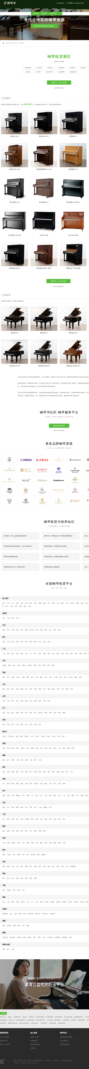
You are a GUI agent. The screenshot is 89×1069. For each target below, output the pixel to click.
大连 (67, 603)
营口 (35, 712)
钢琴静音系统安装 (13, 1023)
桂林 (12, 819)
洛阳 (12, 677)
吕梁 (44, 701)
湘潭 (17, 783)
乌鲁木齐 (5, 937)
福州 (3, 760)
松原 (30, 724)
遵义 (14, 854)
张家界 (36, 783)
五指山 (22, 902)
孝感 (35, 772)
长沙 (49, 603)
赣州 (21, 807)
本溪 (21, 712)
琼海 (41, 902)
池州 (73, 748)
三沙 (27, 902)
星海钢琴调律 (30, 1020)
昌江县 (76, 902)
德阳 (27, 795)
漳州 (26, 760)
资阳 (82, 795)
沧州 (48, 665)
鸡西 (17, 736)
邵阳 (21, 783)
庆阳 (45, 843)
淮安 (36, 630)
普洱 (40, 866)
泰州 (54, 630)
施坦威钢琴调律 (78, 1017)
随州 (53, 772)
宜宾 (59, 795)
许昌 (45, 677)
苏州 (35, 603)
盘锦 (45, 712)
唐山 (14, 665)
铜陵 (32, 748)
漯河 (50, 677)
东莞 (20, 606)
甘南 (63, 843)
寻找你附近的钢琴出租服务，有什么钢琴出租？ (18, 546)
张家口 (24, 665)
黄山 (41, 748)
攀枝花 (18, 795)
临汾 (17, 701)
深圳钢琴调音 (34, 1023)
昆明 (3, 866)
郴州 (45, 783)
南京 (30, 603)
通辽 (24, 913)
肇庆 (44, 653)
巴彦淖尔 (45, 913)
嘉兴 (17, 641)
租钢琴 (9, 1017)
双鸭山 (27, 736)
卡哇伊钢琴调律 (68, 1017)
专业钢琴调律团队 (20, 1020)
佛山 (25, 606)
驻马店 (70, 677)
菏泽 (71, 689)
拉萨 (3, 925)
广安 (63, 795)
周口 (65, 677)
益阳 (41, 783)
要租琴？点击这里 (59, 82)
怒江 (53, 866)
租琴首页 (9, 9)
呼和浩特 (5, 913)
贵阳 (3, 854)
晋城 (35, 701)
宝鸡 (12, 831)
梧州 (17, 819)
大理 (17, 866)
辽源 (17, 724)
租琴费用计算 (27, 9)
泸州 (23, 795)
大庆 (32, 736)
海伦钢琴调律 (58, 1017)
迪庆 (58, 866)
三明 (17, 760)
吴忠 (14, 890)
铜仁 (27, 854)
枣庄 (30, 689)
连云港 (31, 630)
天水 (23, 843)
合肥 (82, 603)
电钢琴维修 (53, 13)
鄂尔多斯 (30, 913)
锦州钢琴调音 (61, 1023)
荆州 (40, 772)
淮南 (17, 748)
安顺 (18, 854)
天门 (71, 772)
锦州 (30, 712)
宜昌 (8, 772)
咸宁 (49, 772)
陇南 (54, 843)
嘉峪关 (13, 843)
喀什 (34, 937)
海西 (35, 878)
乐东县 (82, 902)
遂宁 (36, 795)
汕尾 (62, 653)
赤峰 (20, 913)
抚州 (12, 807)
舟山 (40, 641)
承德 (44, 665)
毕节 (23, 854)
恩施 (58, 772)
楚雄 (35, 866)
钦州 (32, 819)
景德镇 (45, 807)
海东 (8, 878)
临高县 (64, 902)
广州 (12, 603)
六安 (59, 748)
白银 (8, 843)
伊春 (48, 736)
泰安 (49, 689)
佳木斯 (43, 736)
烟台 (12, 689)
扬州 (45, 630)
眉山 (54, 795)
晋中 (12, 701)
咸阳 (8, 831)
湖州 (21, 641)
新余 (35, 807)
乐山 (45, 795)
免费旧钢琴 (3, 1023)
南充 (50, 795)
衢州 (35, 641)
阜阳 (45, 748)
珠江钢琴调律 (49, 1017)
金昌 (18, 843)
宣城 (68, 748)
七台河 (53, 736)
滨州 (62, 689)
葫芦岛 (41, 712)
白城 (35, 724)
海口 (3, 902)
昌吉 (44, 937)
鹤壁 (27, 677)
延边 (40, 724)
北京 (3, 603)
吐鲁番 (19, 937)
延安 (26, 831)
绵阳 (8, 795)
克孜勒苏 (64, 937)
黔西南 (43, 854)
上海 (8, 603)
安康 (40, 831)
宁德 (30, 760)
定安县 (46, 902)
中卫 (23, 890)
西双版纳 (73, 866)
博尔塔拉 (50, 937)
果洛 (26, 878)
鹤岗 (21, 736)
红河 (62, 866)
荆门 (30, 772)
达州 (68, 795)
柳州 (8, 819)
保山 (21, 866)
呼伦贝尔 (38, 913)
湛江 (35, 653)
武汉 (21, 603)
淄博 (17, 689)
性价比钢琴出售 (40, 1020)
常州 (21, 630)
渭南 (17, 831)
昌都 (14, 925)
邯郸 (35, 665)
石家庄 (4, 665)
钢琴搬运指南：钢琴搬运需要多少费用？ (56, 556)
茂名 (40, 653)
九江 (8, 807)
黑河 (58, 736)
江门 (30, 653)
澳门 (8, 949)
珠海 (21, 653)
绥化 (63, 736)
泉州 (21, 760)
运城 (21, 701)
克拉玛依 (12, 937)
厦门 (8, 760)
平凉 (36, 843)
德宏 (49, 866)
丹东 (26, 712)
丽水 (49, 641)
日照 (58, 689)
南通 (26, 630)
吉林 (8, 724)
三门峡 (55, 677)
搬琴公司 (11, 1020)
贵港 (36, 819)
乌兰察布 (52, 913)
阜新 (50, 712)
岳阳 (26, 783)
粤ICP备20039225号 (66, 1060)
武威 (27, 843)
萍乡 (50, 807)
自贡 (12, 795)
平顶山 (18, 677)
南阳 (75, 677)
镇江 (50, 630)
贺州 (50, 819)
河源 (67, 653)
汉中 (30, 831)
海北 (12, 878)
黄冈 (44, 772)
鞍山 (12, 712)
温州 (12, 641)
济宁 (44, 689)
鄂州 (26, 772)
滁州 (54, 748)
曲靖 (8, 866)
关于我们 (63, 9)
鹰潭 (17, 807)
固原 (18, 890)
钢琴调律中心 (58, 1020)
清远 (80, 653)
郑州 (53, 603)
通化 (21, 724)
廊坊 (9, 665)
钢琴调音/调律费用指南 (66, 1037)
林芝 (18, 925)
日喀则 (9, 925)
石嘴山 (9, 890)
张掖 (32, 843)
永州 (50, 783)
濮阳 (41, 677)
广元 (32, 795)
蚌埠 (12, 748)
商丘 (60, 677)
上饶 (40, 807)
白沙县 (70, 902)
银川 (3, 890)
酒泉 (41, 843)
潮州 (85, 653)
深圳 (17, 603)
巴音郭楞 (57, 937)
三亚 (8, 902)
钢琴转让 (24, 1017)
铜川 (21, 831)
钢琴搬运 (44, 13)
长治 (30, 701)
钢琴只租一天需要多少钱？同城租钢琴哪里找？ (58, 536)
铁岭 (59, 712)
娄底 (59, 783)
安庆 (36, 748)
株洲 (8, 783)
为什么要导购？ (64, 1040)
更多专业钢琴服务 (58, 286)
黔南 (38, 854)
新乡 (32, 677)
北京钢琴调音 (52, 1023)
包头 (11, 913)
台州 (44, 641)
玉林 (41, 819)
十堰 (21, 772)
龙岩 (40, 760)
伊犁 (70, 937)
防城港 (27, 819)
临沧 (44, 866)
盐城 (41, 630)
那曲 (27, 925)
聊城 (21, 689)
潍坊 (40, 689)
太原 (11, 606)
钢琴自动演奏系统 (24, 1023)
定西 (50, 843)
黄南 (17, 878)
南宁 (6, 606)
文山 (67, 866)
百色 (45, 819)
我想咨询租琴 (59, 426)
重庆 (44, 603)
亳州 (63, 748)
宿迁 (59, 630)
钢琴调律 (37, 9)
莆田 (12, 760)
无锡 (12, 630)
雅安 (73, 795)
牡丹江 (37, 736)
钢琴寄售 (31, 1017)
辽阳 (54, 712)
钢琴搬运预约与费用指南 (51, 567)
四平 (12, 724)
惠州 (49, 653)
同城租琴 (18, 9)
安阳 (23, 677)
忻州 (49, 701)
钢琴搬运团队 (3, 1020)
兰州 (16, 606)
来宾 (59, 819)
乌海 (15, 913)
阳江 (71, 653)
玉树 (30, 878)
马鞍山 (22, 748)
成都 (40, 603)
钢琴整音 (73, 1020)
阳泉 (26, 701)
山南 (23, 925)
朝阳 (63, 712)
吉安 (26, 807)
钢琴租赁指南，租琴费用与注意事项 (55, 546)
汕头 (53, 653)
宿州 (50, 748)
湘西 (63, 783)
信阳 (80, 677)
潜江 (67, 772)
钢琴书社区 (15, 43)
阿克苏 (29, 937)
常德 (30, 783)
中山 (26, 653)
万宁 (32, 902)
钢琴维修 (36, 13)
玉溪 (12, 866)
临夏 (59, 843)
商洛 (44, 831)
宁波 (29, 606)
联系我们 (55, 1060)
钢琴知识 (55, 9)
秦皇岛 (30, 665)
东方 (36, 902)
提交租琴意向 (43, 104)
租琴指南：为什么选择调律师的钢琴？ (15, 536)
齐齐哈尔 (11, 736)
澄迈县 (58, 902)
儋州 (12, 902)
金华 (30, 641)
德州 (67, 689)
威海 (53, 689)
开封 (8, 677)
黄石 (17, 772)
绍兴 (26, 641)
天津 (58, 603)
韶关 (76, 653)
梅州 (58, 653)
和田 (39, 937)
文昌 (17, 902)
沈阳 (77, 603)
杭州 (26, 603)
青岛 (8, 689)
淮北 (27, 748)
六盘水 (9, 854)
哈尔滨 (72, 603)
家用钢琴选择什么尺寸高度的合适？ (15, 567)
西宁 (3, 878)
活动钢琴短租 (17, 1017)
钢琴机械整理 (81, 1020)
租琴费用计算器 (59, 88)
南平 (35, 760)
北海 (21, 819)
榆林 (35, 831)
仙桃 (62, 772)
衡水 (53, 665)
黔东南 (33, 854)
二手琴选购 (49, 1020)
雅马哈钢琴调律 (39, 1017)
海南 (21, 878)
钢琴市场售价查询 (65, 1044)
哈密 (24, 937)
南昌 (3, 807)
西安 (62, 603)
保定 (18, 665)
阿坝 (86, 795)
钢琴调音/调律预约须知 (11, 556)
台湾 (12, 949)
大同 (8, 701)
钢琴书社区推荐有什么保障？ (44, 26)
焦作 (36, 677)
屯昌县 (52, 902)
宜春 (30, 807)
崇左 (63, 819)
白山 (26, 724)
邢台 (39, 665)
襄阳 (12, 772)
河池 (54, 819)
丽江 (30, 866)
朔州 (40, 701)
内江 (41, 795)
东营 (35, 689)
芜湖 (8, 748)
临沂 (26, 689)
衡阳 (12, 783)
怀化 (54, 783)
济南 (86, 603)
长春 (3, 724)
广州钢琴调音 (43, 1023)
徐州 (17, 630)
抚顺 (17, 712)
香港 (3, 949)
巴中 (77, 795)
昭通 (26, 866)
